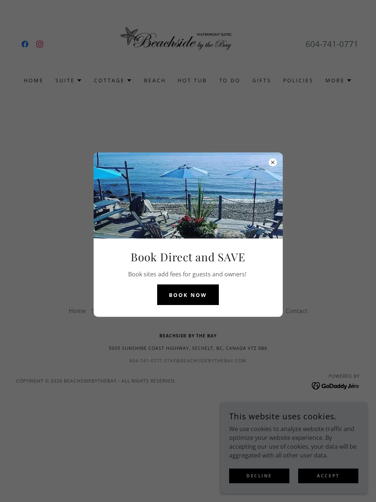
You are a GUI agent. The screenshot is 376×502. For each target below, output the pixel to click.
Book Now (188, 294)
